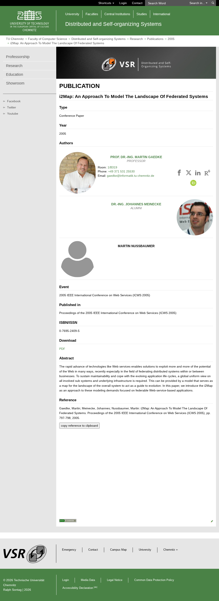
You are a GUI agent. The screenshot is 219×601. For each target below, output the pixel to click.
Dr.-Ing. (136, 204)
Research (136, 39)
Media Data (88, 580)
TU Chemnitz (15, 39)
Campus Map (118, 549)
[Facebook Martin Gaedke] (179, 173)
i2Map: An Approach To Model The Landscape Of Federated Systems (57, 43)
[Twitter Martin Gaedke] (189, 173)
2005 (171, 39)
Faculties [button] (92, 14)
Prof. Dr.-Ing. (136, 157)
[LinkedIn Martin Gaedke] (198, 173)
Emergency (69, 549)
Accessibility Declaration (79, 587)
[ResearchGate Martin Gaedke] (207, 173)
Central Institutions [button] (117, 14)
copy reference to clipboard (79, 425)
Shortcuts (105, 3)
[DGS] (67, 521)
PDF (62, 348)
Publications (155, 39)
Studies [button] (141, 14)
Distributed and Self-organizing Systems (98, 39)
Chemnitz (169, 549)
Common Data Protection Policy (154, 580)
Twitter (11, 107)
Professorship (18, 57)
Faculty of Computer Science (47, 39)
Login (123, 3)
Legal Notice (114, 580)
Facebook (14, 101)
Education (14, 74)
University (145, 549)
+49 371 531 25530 (121, 171)
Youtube (12, 113)
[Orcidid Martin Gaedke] (193, 183)
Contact (137, 3)
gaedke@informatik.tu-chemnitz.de (130, 175)
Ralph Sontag (12, 589)
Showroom (15, 83)
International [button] (161, 14)
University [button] (72, 14)
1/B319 (112, 167)
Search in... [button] (197, 3)
